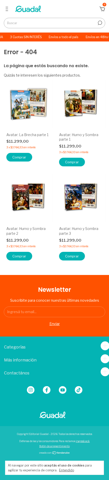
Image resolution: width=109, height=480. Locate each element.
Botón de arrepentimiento (54, 446)
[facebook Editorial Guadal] (46, 390)
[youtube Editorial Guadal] (62, 390)
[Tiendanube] (54, 453)
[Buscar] (99, 23)
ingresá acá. (83, 441)
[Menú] (8, 9)
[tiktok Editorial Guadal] (78, 390)
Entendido (66, 470)
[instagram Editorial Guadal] (30, 390)
